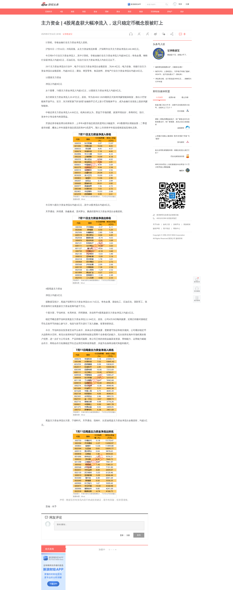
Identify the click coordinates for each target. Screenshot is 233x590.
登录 (121, 535)
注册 (187, 4)
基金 (95, 12)
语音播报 (131, 34)
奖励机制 (186, 224)
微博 (155, 34)
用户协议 (166, 228)
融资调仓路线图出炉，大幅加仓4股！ (169, 67)
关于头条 (156, 224)
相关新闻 (49, 549)
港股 (72, 12)
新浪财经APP (136, 4)
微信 (163, 34)
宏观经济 (48, 12)
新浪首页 (197, 282)
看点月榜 (185, 97)
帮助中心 (176, 228)
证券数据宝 (67, 34)
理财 (106, 12)
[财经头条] (50, 4)
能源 (141, 12)
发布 (139, 535)
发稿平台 (176, 224)
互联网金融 (155, 12)
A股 (61, 12)
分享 (172, 34)
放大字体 (147, 34)
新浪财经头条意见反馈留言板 (168, 215)
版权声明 (156, 228)
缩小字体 (139, 34)
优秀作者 (172, 97)
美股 (84, 12)
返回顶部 (197, 310)
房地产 (169, 12)
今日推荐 (159, 97)
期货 (129, 12)
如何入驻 (166, 224)
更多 (182, 12)
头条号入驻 (159, 44)
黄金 (118, 12)
